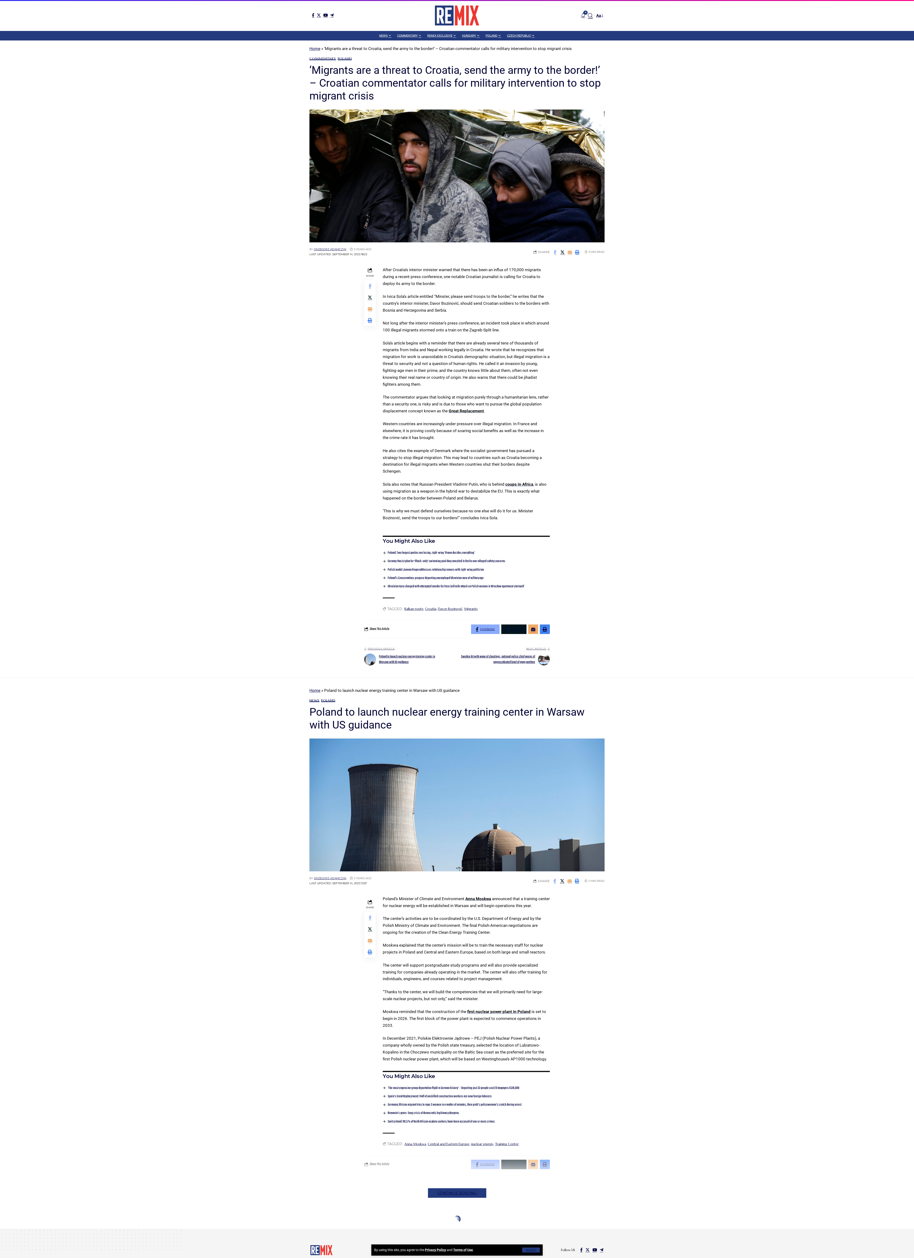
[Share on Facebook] (555, 252)
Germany (318, 1230)
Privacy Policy (435, 1250)
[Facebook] (313, 15)
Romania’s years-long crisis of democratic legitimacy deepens (423, 1113)
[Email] (569, 252)
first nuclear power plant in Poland (499, 1011)
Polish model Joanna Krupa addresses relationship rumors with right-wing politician (436, 570)
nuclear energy (482, 1144)
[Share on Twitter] (562, 252)
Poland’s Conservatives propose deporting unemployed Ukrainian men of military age (436, 578)
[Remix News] (457, 15)
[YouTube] (325, 15)
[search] (590, 15)
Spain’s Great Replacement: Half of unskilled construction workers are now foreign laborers (440, 1096)
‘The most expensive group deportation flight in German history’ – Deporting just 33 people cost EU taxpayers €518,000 (453, 1088)
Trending (367, 1230)
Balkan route (413, 609)
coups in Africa (519, 484)
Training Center (507, 1144)
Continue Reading (457, 1193)
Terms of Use (463, 1250)
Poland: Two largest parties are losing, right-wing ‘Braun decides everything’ (431, 553)
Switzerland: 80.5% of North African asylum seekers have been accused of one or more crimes (441, 1121)
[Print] (577, 252)
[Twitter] (319, 15)
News (314, 700)
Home (314, 48)
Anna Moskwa (478, 898)
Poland (345, 58)
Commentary (322, 58)
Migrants (471, 609)
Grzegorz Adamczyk (330, 249)
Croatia (430, 609)
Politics (348, 1230)
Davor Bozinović (450, 609)
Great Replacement (466, 411)
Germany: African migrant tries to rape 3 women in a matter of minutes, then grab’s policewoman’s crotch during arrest (455, 1105)
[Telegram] (332, 15)
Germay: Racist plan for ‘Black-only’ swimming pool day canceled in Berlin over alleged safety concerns (446, 561)
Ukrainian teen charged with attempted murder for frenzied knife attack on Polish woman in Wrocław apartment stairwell (456, 586)
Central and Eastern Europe (448, 1144)
